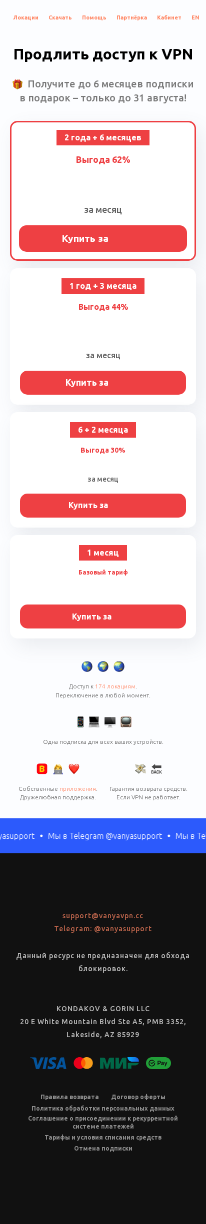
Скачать (60, 17)
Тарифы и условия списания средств (103, 1137)
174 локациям (115, 686)
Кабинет (169, 17)
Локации (25, 17)
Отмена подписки (103, 1148)
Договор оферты (138, 1097)
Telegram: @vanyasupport (103, 929)
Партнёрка (131, 17)
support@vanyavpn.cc (103, 916)
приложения (78, 788)
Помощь (94, 17)
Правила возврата (69, 1097)
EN (196, 17)
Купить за (103, 238)
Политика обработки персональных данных (103, 1108)
